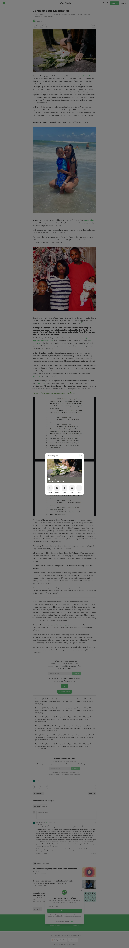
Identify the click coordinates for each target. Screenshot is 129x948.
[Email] (64, 488)
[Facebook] (57, 488)
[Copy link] (50, 488)
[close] (81, 455)
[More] (79, 488)
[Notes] (72, 488)
